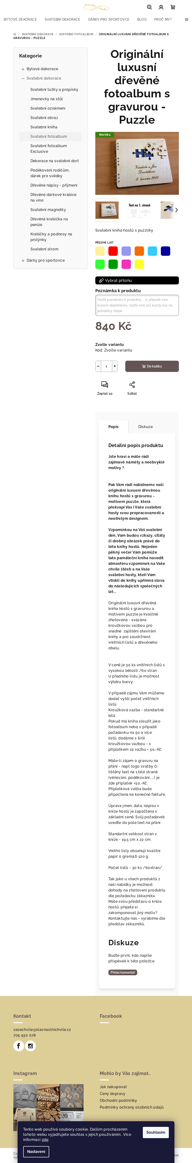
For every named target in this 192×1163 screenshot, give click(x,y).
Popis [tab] (113, 427)
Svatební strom (44, 249)
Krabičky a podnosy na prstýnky (51, 237)
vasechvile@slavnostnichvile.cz (42, 1029)
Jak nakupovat (113, 1087)
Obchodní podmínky (118, 1100)
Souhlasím (155, 1132)
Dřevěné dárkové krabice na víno (53, 197)
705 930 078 (24, 1035)
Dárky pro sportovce (46, 260)
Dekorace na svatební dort (54, 161)
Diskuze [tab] (145, 427)
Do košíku (154, 366)
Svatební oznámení (48, 108)
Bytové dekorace (42, 69)
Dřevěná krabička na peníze (49, 222)
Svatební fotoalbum (48, 136)
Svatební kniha (44, 127)
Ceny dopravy (113, 1093)
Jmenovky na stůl (46, 99)
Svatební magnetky (48, 209)
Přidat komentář (123, 972)
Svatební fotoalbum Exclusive (48, 149)
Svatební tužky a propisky (54, 89)
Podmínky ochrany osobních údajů (132, 1107)
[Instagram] (30, 1046)
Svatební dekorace (44, 78)
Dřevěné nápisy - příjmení (54, 185)
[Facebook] (18, 1046)
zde (45, 1139)
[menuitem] (20, 19)
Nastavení (36, 1151)
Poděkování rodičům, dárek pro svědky (50, 173)
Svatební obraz (44, 117)
